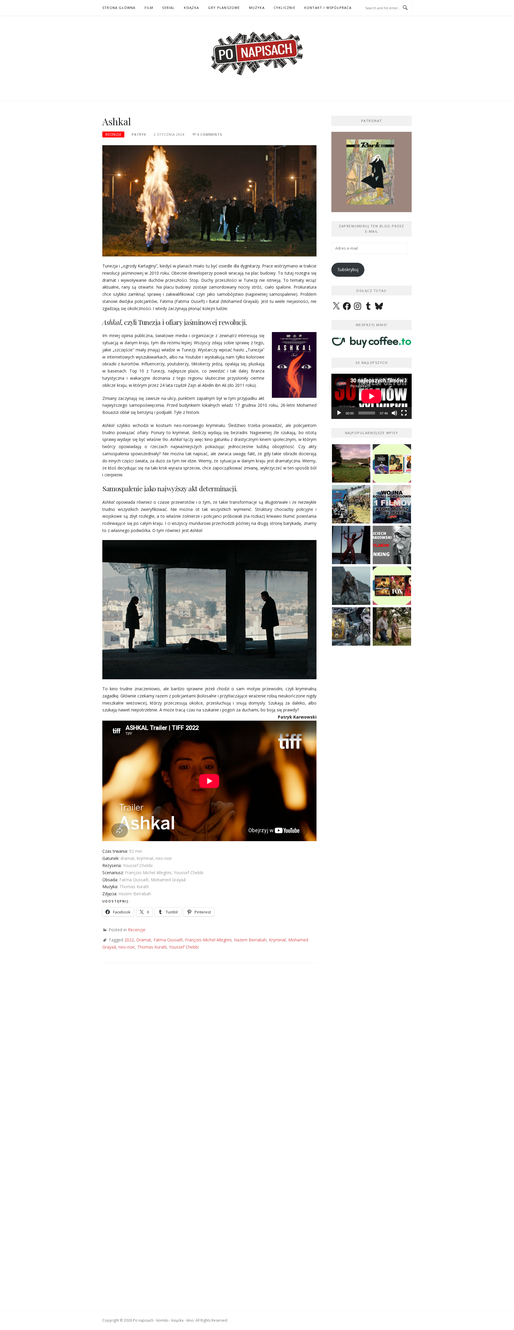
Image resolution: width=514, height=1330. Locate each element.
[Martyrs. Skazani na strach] (351, 545)
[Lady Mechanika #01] (351, 626)
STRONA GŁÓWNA (119, 7)
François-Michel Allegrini (208, 940)
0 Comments (209, 134)
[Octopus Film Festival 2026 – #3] (392, 463)
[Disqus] (209, 1056)
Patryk (139, 134)
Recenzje (113, 134)
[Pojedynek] (351, 463)
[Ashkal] (209, 200)
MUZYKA (257, 7)
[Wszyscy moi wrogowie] (392, 626)
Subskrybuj (348, 269)
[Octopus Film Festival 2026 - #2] (392, 585)
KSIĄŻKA (191, 7)
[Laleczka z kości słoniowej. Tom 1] (351, 504)
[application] (371, 396)
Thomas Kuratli (152, 947)
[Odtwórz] (339, 413)
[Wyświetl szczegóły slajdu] (371, 172)
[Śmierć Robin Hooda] (351, 585)
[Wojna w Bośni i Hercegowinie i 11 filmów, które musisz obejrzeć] (392, 504)
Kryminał (277, 940)
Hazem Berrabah (250, 940)
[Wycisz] (394, 413)
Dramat (143, 940)
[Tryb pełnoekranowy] (404, 413)
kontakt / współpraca (328, 7)
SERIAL (168, 7)
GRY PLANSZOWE (224, 7)
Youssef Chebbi (184, 947)
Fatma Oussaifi (168, 940)
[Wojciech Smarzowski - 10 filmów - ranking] (392, 545)
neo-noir (126, 947)
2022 (129, 940)
